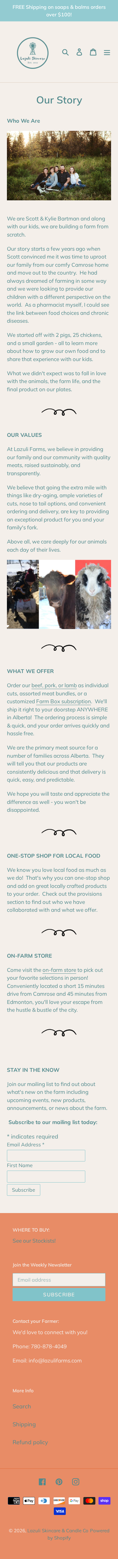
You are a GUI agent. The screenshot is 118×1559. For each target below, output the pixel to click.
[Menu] (107, 52)
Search (22, 1406)
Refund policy (30, 1442)
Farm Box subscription (63, 701)
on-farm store (59, 969)
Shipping (24, 1424)
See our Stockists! (34, 1240)
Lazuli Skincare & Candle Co (57, 1531)
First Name (20, 1165)
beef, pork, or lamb (54, 685)
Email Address (25, 1144)
